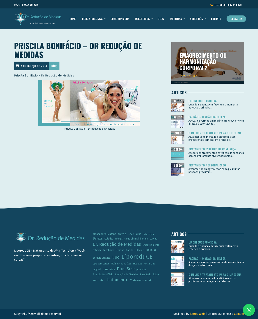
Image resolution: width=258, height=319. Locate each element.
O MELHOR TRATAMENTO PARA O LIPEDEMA (214, 133)
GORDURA (151, 250)
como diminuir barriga (136, 238)
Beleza (98, 238)
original (97, 269)
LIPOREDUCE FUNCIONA (202, 101)
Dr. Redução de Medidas (117, 244)
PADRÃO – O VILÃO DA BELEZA (207, 117)
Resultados (142, 19)
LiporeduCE (137, 256)
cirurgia (119, 238)
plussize (141, 269)
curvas (153, 238)
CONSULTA (236, 19)
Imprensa (176, 19)
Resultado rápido (149, 274)
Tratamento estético (142, 280)
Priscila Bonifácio (103, 274)
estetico (97, 250)
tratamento (117, 279)
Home (73, 19)
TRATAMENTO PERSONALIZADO (207, 165)
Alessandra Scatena (104, 233)
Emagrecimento (151, 245)
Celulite (108, 238)
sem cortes (99, 280)
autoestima (148, 234)
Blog (161, 19)
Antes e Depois (126, 234)
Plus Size (126, 269)
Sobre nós (196, 19)
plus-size (109, 269)
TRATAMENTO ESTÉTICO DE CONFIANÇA (212, 149)
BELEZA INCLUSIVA (92, 19)
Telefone (227, 4)
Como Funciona (120, 19)
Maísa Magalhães (121, 263)
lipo (116, 257)
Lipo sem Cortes (101, 263)
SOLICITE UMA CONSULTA (26, 4)
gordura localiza (101, 257)
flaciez (140, 250)
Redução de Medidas (126, 274)
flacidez (130, 250)
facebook (108, 250)
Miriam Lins (149, 263)
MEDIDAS (137, 263)
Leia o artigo (188, 75)
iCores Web (197, 314)
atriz (138, 234)
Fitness (119, 250)
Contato (216, 19)
